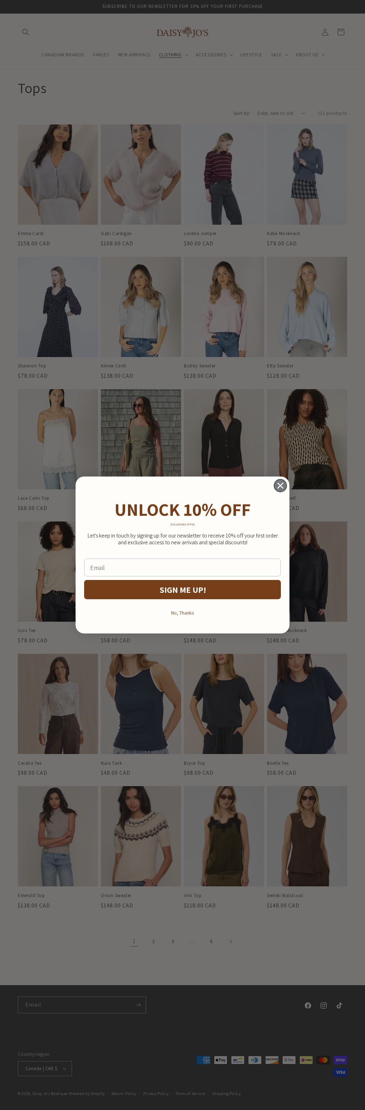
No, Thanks (182, 613)
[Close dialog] (280, 485)
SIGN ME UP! (182, 589)
